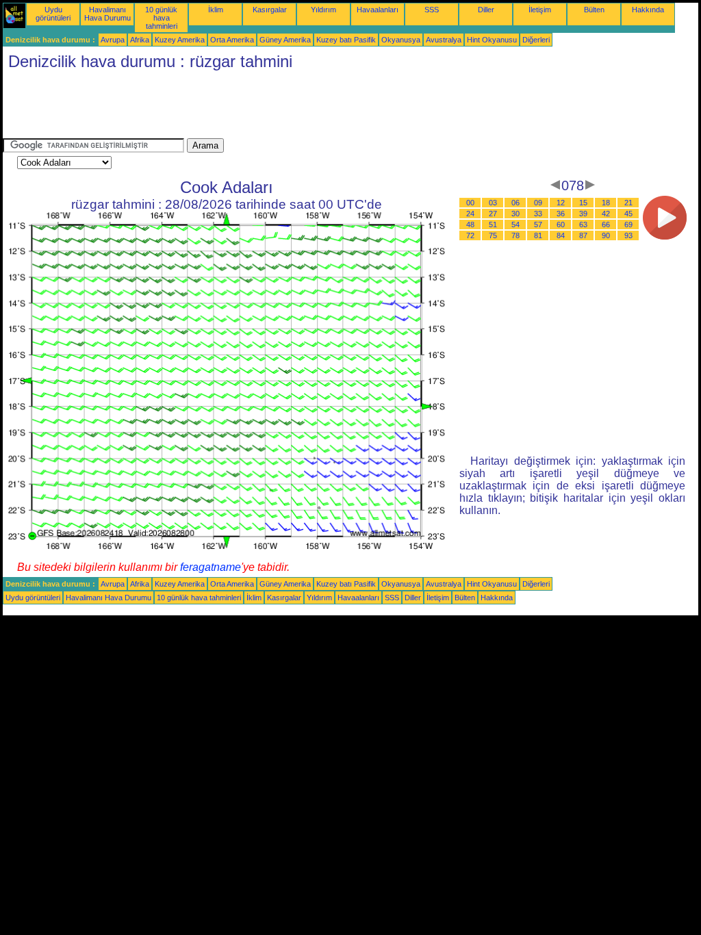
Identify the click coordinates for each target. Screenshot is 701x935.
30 (515, 213)
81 (538, 235)
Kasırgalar (270, 9)
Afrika (139, 40)
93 (628, 235)
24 (470, 213)
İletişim (539, 9)
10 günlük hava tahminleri (161, 17)
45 (628, 213)
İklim (215, 9)
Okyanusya (400, 40)
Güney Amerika (285, 40)
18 (606, 202)
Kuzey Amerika (180, 40)
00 (470, 202)
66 (606, 224)
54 (515, 224)
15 (583, 202)
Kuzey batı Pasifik (346, 40)
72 (470, 235)
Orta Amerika (232, 40)
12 (561, 202)
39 (583, 213)
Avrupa (113, 40)
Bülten (594, 9)
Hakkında (648, 9)
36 (561, 213)
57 (538, 224)
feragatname (210, 567)
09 (538, 202)
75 (493, 235)
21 (628, 202)
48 (470, 224)
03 (493, 202)
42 (606, 213)
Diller (486, 9)
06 (515, 202)
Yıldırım (323, 9)
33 (538, 213)
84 (561, 235)
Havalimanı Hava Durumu (107, 13)
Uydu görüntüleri (53, 13)
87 (583, 235)
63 (583, 224)
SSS (431, 9)
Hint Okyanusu (492, 40)
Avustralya (443, 40)
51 (493, 224)
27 (493, 213)
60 (561, 224)
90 (606, 235)
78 (515, 235)
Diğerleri (536, 40)
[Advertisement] (252, 107)
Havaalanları (377, 9)
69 (628, 224)
